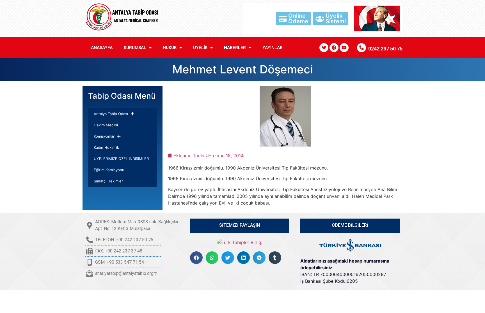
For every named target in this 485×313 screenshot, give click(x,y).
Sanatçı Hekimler (108, 181)
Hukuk (170, 47)
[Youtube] (344, 47)
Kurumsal (135, 47)
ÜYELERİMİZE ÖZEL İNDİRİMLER (121, 158)
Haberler (235, 47)
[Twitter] (323, 47)
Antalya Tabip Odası (111, 114)
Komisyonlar (104, 136)
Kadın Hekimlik (106, 147)
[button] (196, 257)
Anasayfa (102, 47)
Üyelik (200, 47)
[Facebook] (334, 47)
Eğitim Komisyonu (109, 170)
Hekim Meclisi (106, 125)
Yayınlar (272, 47)
